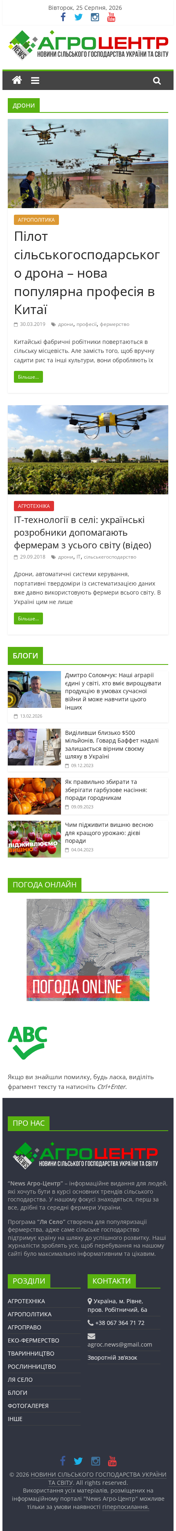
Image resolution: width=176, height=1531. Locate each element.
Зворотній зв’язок (112, 1357)
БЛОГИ (25, 655)
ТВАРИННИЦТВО (31, 1353)
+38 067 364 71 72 (119, 1323)
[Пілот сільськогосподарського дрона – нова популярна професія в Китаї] (88, 123)
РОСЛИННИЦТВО (32, 1366)
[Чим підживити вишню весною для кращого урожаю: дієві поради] (34, 825)
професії (87, 324)
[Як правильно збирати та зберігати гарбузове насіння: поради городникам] (34, 782)
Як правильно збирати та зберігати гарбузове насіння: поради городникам (106, 789)
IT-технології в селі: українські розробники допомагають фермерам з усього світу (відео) (82, 532)
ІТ (79, 556)
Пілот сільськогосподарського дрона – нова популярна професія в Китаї (87, 272)
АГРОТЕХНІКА (34, 506)
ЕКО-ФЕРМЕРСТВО (33, 1340)
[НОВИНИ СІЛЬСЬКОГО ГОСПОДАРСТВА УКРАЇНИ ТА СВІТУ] (88, 33)
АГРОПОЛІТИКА (36, 219)
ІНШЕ (15, 1419)
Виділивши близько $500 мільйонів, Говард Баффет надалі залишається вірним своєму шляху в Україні (112, 745)
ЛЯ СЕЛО (20, 1379)
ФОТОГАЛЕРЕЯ (28, 1406)
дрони (65, 324)
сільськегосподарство (110, 556)
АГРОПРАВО (24, 1327)
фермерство (114, 324)
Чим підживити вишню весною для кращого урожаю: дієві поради (109, 832)
